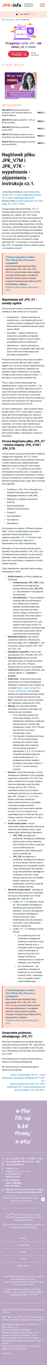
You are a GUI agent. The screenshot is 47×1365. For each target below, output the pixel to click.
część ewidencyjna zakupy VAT (20, 198)
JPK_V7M (15, 469)
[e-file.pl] (23, 1111)
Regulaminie (7, 1335)
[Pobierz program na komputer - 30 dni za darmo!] (23, 31)
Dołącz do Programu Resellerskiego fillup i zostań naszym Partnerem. (21, 1199)
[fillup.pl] (23, 1118)
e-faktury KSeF (33, 1282)
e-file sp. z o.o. (12, 1327)
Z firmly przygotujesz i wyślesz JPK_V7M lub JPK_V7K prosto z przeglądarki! (20, 260)
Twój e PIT (22, 1292)
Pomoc (24, 1259)
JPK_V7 (35, 209)
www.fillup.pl (32, 1227)
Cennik (23, 1252)
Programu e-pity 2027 (18, 1295)
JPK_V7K (24, 537)
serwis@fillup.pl (17, 1165)
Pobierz (23, 1238)
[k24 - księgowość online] (23, 1126)
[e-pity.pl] (23, 1141)
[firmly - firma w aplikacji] (23, 1133)
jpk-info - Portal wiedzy (17, 5)
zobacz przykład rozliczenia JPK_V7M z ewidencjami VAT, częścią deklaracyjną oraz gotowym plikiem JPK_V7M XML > (26, 1087)
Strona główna (9, 20)
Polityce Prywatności (22, 1335)
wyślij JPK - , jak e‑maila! (23, 45)
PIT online (37, 1292)
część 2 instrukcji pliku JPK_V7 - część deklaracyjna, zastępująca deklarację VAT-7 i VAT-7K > (23, 1078)
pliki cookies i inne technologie (25, 1338)
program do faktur (20, 1284)
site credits (6, 1353)
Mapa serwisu (23, 1266)
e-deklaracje (21, 1282)
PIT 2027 (37, 1289)
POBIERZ (16, 54)
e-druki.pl (31, 1279)
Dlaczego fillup (24, 1245)
